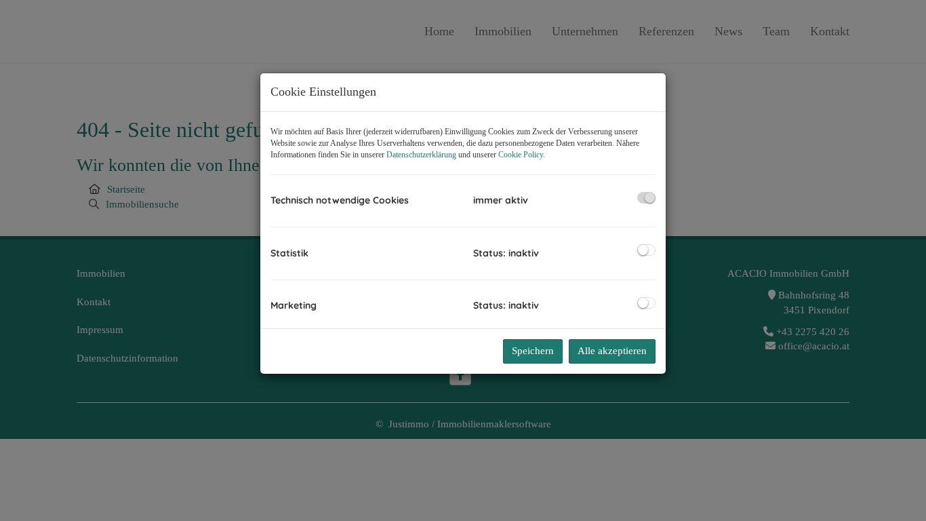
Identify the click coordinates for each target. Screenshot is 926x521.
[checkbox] (646, 198)
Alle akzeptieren (612, 350)
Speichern (533, 350)
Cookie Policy (520, 154)
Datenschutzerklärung (421, 154)
